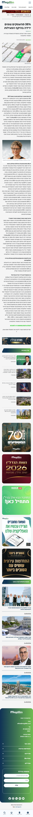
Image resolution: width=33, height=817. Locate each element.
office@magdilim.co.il (23, 723)
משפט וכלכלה (19, 14)
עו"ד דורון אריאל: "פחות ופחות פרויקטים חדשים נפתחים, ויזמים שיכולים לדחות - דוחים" (9, 358)
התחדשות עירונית (24, 749)
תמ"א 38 (27, 758)
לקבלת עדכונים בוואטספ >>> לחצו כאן (20, 325)
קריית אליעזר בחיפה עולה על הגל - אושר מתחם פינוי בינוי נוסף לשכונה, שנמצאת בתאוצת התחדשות (9, 371)
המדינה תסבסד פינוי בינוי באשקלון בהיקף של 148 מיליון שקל (10, 411)
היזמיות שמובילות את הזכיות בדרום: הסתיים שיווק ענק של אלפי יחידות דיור (9, 398)
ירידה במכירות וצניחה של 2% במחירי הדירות (9, 384)
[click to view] (16, 12)
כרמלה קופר (28, 39)
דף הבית (27, 14)
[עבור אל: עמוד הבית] (8, 3)
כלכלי (12, 14)
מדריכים (27, 753)
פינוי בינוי (27, 744)
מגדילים (27, 763)
